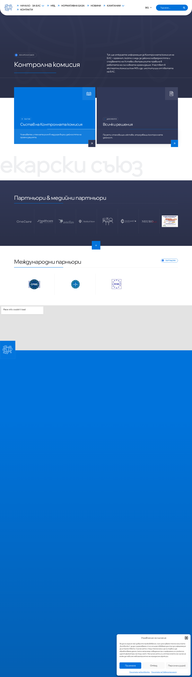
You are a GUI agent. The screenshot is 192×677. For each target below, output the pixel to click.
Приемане (130, 665)
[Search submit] (184, 7)
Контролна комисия (47, 64)
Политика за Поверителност (164, 672)
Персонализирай (177, 665)
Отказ (153, 665)
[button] (186, 638)
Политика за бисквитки (139, 672)
